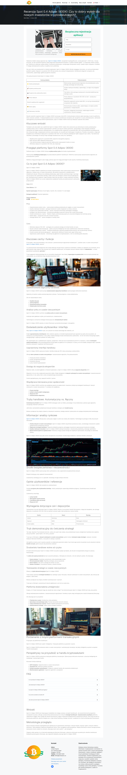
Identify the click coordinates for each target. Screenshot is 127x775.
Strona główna (57, 2)
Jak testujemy (55, 763)
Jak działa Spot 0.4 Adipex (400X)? (37, 684)
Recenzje (64, 2)
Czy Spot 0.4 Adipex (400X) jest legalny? (38, 689)
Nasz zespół (82, 2)
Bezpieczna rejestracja (78, 54)
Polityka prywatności (56, 759)
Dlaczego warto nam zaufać (58, 761)
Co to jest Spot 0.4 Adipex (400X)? (36, 679)
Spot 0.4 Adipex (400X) (54, 61)
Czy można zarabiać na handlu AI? (36, 694)
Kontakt (89, 2)
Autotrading (74, 2)
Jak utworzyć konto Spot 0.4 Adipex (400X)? (39, 699)
